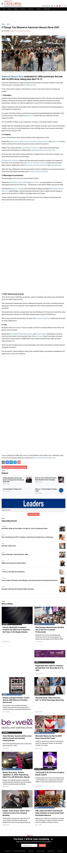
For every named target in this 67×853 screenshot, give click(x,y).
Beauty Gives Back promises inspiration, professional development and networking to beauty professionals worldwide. (17, 782)
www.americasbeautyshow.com (44, 458)
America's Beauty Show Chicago (22, 31)
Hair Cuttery (39, 336)
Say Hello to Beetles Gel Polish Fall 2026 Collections (18, 589)
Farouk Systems (41, 334)
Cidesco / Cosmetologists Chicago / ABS (46, 490)
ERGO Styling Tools (26, 141)
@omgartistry (29, 115)
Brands (3, 535)
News (8, 24)
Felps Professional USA (40, 141)
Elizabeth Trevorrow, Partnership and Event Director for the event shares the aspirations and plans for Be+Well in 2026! (49, 637)
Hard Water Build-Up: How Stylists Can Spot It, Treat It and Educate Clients (25, 528)
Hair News (4, 578)
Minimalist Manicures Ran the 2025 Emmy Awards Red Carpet (48, 737)
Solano (12, 141)
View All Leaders (34, 514)
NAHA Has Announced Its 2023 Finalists (14, 563)
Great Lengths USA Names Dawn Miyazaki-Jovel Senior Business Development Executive (30, 580)
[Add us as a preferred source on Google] (19, 462)
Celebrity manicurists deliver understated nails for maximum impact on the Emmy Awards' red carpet (49, 743)
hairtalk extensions (40, 165)
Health (3, 569)
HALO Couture (28, 165)
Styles (3, 552)
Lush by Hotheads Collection (36, 163)
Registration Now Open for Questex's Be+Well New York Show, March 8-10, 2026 (49, 668)
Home (3, 24)
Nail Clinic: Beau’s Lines (9, 546)
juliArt (17, 141)
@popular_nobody (17, 188)
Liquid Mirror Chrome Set (30, 148)
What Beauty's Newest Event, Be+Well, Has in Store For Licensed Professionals (49, 629)
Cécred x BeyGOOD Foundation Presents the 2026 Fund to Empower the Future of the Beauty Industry (16, 629)
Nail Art (3, 586)
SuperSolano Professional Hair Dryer (43, 150)
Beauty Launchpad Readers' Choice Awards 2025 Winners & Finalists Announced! (16, 700)
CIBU (13, 341)
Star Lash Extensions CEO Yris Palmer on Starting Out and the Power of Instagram (27, 537)
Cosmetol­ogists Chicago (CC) (12, 489)
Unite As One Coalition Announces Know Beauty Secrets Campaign (45, 478)
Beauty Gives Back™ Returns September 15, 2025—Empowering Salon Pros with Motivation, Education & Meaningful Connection (17, 774)
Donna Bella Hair (55, 165)
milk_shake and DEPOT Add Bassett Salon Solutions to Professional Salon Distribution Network (49, 813)
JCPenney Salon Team (43, 318)
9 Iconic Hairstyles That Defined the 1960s (15, 554)
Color (4, 807)
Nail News (38, 769)
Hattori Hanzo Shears (26, 334)
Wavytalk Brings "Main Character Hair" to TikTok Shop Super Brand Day (49, 699)
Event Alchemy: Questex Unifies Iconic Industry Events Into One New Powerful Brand (17, 738)
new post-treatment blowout (38, 171)
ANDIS (25, 182)
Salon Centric (35, 182)
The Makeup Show (30, 85)
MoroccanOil (14, 334)
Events (3, 561)
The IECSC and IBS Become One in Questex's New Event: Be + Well (17, 744)
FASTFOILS (13, 182)
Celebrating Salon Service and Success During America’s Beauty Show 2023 (13, 479)
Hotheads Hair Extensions (10, 160)
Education (4, 526)
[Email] (3, 462)
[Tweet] (15, 462)
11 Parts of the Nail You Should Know (13, 572)
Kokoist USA (55, 141)
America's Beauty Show (12, 76)
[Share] (7, 462)
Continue (42, 845)
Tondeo (19, 182)
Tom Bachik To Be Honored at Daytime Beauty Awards (49, 773)
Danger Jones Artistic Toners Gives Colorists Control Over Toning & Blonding (16, 813)
